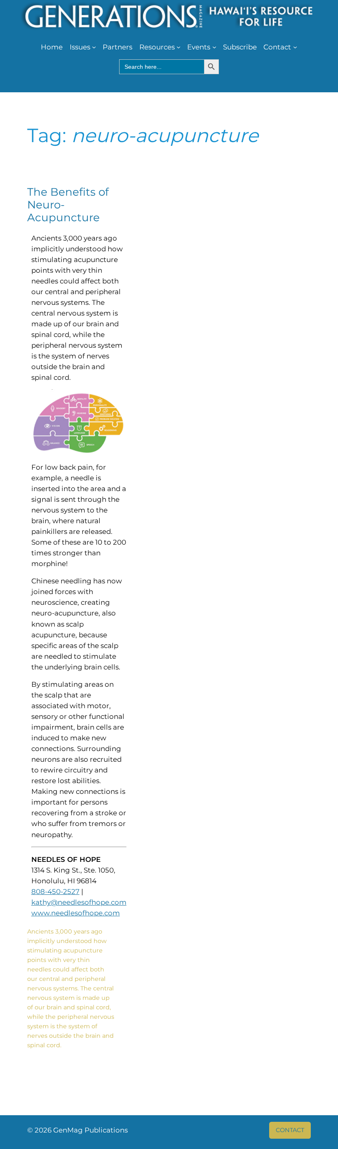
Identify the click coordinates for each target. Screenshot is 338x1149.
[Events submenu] (214, 47)
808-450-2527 (55, 891)
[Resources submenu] (178, 47)
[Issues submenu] (94, 47)
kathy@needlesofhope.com (79, 902)
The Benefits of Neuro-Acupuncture (68, 205)
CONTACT (290, 1130)
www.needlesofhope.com (75, 913)
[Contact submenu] (295, 47)
